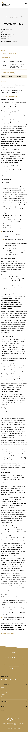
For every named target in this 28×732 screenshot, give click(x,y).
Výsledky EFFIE (14, 16)
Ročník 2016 (9, 29)
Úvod (6, 16)
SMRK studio (17, 724)
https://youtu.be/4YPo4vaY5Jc (9, 53)
